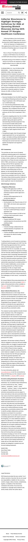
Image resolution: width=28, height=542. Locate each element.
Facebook (21, 375)
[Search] (19, 12)
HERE (22, 282)
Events (5, 286)
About (7, 533)
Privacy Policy (21, 539)
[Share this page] (26, 12)
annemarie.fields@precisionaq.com (10, 456)
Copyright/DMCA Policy (9, 539)
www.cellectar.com (6, 372)
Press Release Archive (16, 533)
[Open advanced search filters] (22, 12)
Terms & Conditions (20, 536)
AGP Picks (3, 2)
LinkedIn (13, 375)
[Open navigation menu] (2, 12)
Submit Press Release (8, 536)
